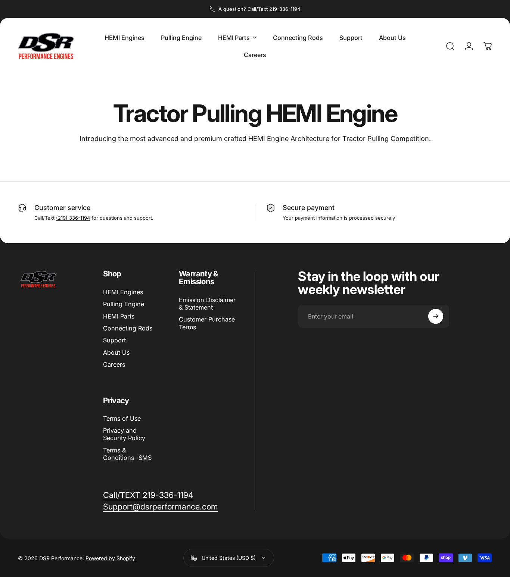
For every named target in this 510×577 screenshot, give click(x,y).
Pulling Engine (123, 304)
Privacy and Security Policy (124, 434)
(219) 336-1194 (73, 218)
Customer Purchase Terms (207, 323)
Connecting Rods (127, 328)
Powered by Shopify (110, 558)
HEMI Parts (118, 316)
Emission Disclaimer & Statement (207, 303)
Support (114, 340)
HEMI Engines (123, 292)
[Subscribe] (435, 316)
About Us (116, 352)
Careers (114, 364)
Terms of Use (122, 418)
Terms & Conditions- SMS (127, 453)
